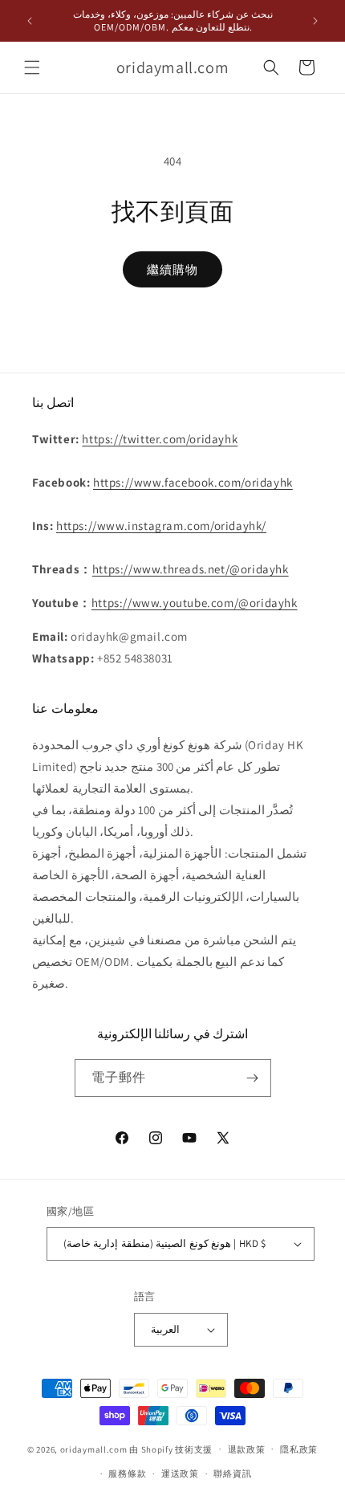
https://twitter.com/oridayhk (159, 438)
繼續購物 (172, 269)
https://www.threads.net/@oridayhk (190, 569)
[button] (32, 67)
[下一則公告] (315, 21)
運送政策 (180, 1473)
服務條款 (127, 1473)
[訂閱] (252, 1078)
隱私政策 (299, 1449)
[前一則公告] (29, 21)
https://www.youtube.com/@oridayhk (194, 602)
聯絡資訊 (232, 1473)
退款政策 (247, 1449)
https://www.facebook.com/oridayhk (193, 482)
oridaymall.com (94, 1448)
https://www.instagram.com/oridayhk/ (161, 525)
